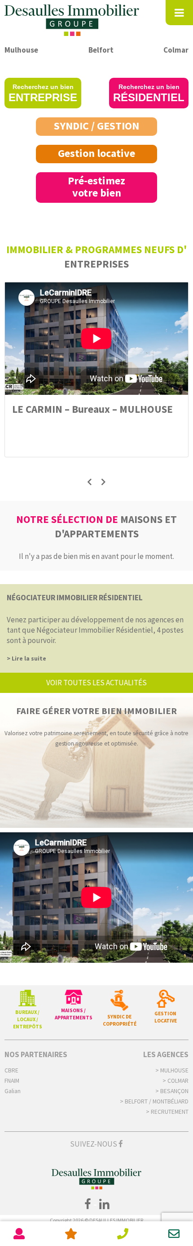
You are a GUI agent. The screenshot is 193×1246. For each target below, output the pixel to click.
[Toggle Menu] (179, 12)
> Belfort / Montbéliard (154, 1101)
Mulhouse (21, 50)
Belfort (101, 50)
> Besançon (172, 1091)
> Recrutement (167, 1112)
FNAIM (11, 1081)
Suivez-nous (94, 1144)
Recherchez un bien (43, 93)
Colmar (176, 50)
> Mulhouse (172, 1070)
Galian (12, 1091)
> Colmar (175, 1081)
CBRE (11, 1070)
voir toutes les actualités (96, 683)
